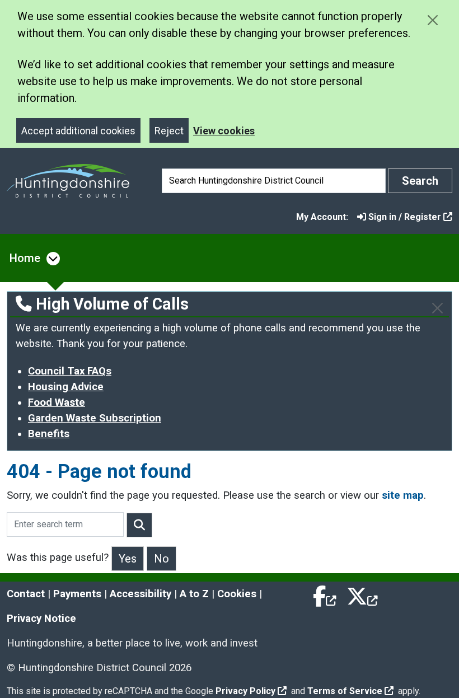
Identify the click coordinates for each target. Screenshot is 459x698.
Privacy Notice (41, 618)
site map (403, 495)
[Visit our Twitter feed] (362, 594)
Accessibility (140, 594)
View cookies (224, 131)
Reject (169, 131)
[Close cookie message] (432, 20)
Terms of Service (344, 691)
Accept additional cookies (78, 131)
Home (25, 258)
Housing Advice (66, 387)
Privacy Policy (245, 691)
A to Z (194, 594)
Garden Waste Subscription (94, 418)
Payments (77, 594)
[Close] (437, 308)
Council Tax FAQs (69, 371)
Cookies (236, 594)
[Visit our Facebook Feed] (325, 594)
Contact (26, 594)
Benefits (48, 434)
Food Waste (56, 402)
